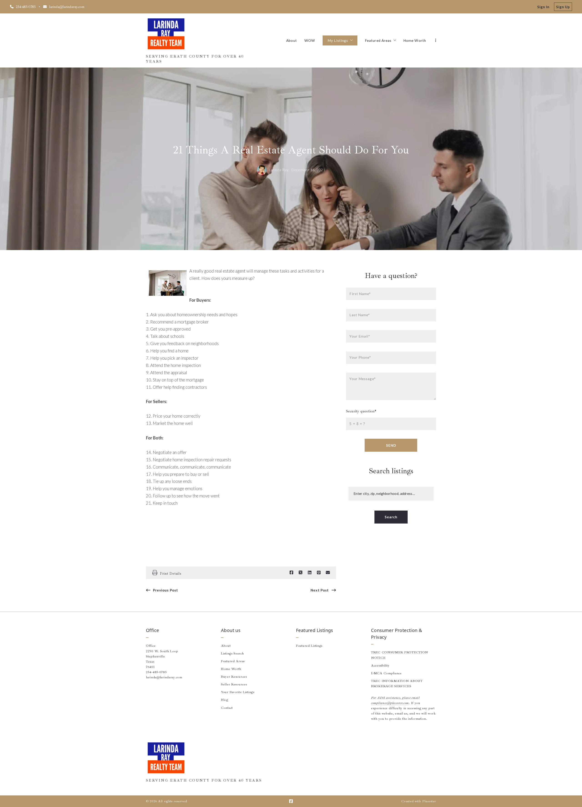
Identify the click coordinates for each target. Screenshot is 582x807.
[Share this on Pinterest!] (319, 573)
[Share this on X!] (301, 573)
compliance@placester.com (390, 703)
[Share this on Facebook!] (291, 573)
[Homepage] (166, 34)
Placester (429, 801)
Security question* (361, 411)
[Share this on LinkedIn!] (310, 573)
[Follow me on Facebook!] (291, 801)
